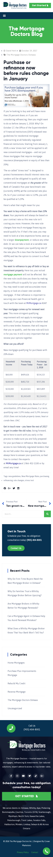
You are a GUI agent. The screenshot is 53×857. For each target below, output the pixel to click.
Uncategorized (15, 708)
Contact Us (16, 548)
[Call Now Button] (46, 851)
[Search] (47, 514)
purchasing (44, 476)
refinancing (8, 480)
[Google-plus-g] (41, 776)
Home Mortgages (16, 662)
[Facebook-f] (11, 776)
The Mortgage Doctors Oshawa (21, 55)
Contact (34, 852)
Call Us (32, 725)
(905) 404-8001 (34, 540)
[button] (4, 15)
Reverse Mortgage (17, 692)
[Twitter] (29, 776)
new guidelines (14, 476)
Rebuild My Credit (16, 683)
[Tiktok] (35, 776)
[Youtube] (23, 776)
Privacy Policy (23, 852)
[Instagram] (17, 776)
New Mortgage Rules (30, 476)
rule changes (19, 480)
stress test (29, 480)
